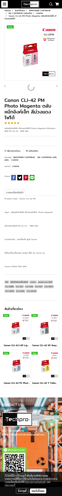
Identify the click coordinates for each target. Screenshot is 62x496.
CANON (14, 160)
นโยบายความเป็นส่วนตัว (35, 482)
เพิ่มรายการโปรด (13, 150)
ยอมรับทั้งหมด (38, 491)
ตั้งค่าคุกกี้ (22, 491)
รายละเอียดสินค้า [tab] (14, 192)
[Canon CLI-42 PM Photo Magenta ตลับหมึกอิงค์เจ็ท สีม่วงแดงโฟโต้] (31, 52)
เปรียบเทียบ (33, 150)
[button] (50, 4)
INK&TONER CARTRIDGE (24, 157)
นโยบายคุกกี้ (10, 485)
